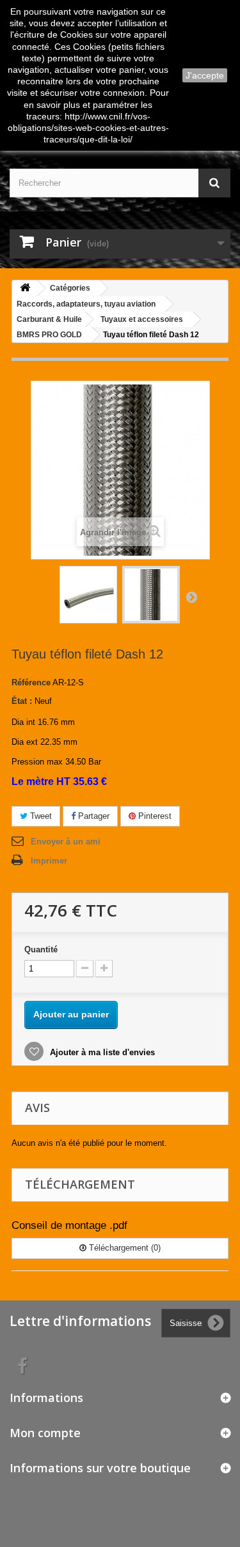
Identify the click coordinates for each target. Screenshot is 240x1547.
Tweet (40, 816)
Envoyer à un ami (65, 841)
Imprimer (49, 860)
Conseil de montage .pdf (69, 1225)
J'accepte (205, 75)
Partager (92, 816)
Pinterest (154, 816)
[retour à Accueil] (25, 288)
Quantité (41, 949)
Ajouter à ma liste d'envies (101, 1052)
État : (22, 701)
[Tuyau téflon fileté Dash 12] (88, 595)
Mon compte (45, 1432)
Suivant (191, 596)
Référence (31, 682)
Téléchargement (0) (123, 1248)
